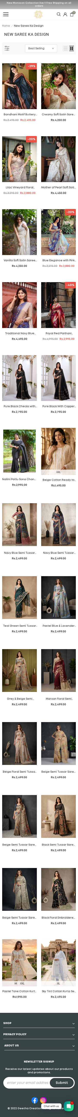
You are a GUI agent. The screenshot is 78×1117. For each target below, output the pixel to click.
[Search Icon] (59, 14)
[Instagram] (43, 1099)
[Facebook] (34, 1099)
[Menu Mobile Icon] (5, 14)
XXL (58, 472)
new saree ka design (29, 26)
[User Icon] (65, 14)
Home (6, 26)
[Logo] (38, 14)
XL (58, 983)
